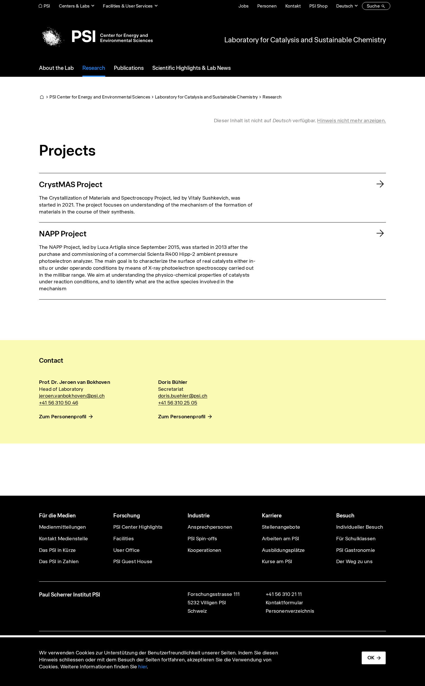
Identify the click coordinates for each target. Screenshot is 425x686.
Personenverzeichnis (290, 611)
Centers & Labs (74, 5)
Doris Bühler (172, 382)
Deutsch (344, 5)
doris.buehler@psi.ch (182, 396)
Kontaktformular (284, 602)
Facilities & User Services (128, 5)
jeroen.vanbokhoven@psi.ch (72, 396)
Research (272, 96)
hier (142, 666)
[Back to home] (95, 36)
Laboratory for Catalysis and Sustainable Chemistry (305, 40)
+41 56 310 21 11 (284, 594)
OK (370, 658)
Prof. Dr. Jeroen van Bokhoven (74, 382)
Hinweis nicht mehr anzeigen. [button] (351, 120)
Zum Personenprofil (62, 416)
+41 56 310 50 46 (58, 403)
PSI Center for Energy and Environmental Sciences (99, 96)
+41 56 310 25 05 (177, 403)
